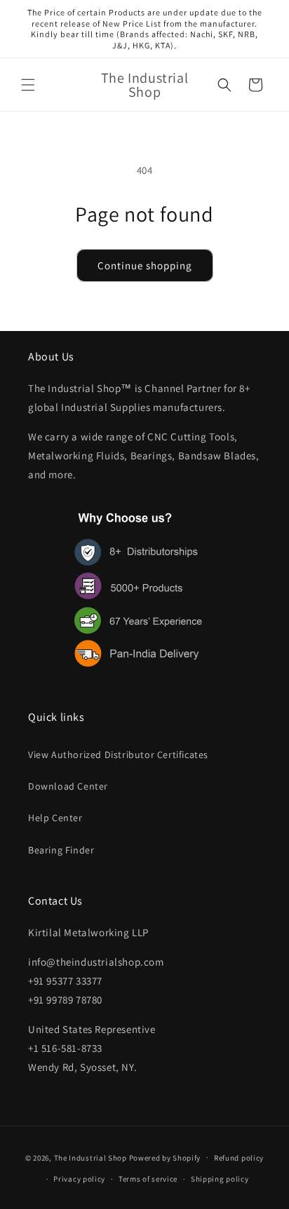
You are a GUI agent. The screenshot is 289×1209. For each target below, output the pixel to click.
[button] (28, 84)
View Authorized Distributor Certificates (118, 754)
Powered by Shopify (165, 1157)
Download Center (68, 786)
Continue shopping (145, 265)
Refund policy (239, 1158)
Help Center (55, 817)
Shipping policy (220, 1179)
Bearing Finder (61, 850)
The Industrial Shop (90, 1157)
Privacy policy (79, 1179)
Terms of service (148, 1179)
